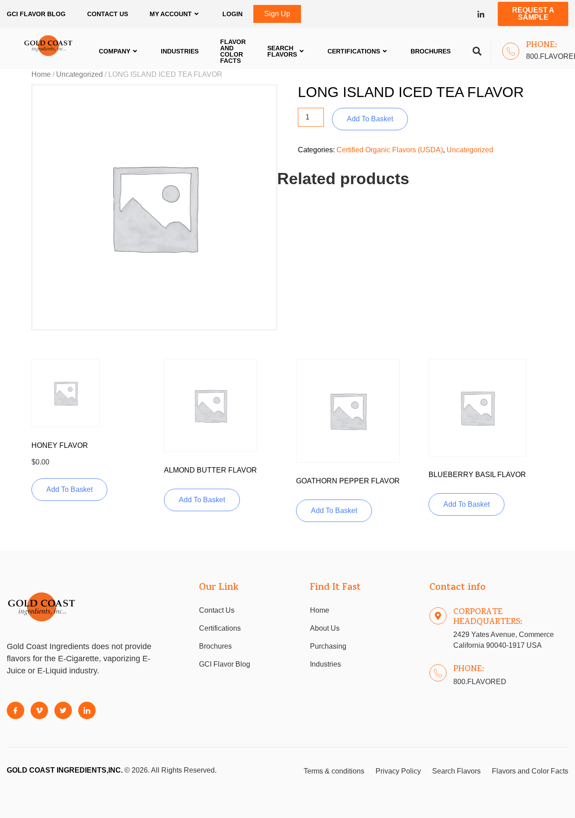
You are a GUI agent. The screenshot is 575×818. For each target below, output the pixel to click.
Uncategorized (79, 74)
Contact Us (107, 14)
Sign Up (277, 14)
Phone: (541, 45)
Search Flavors (282, 51)
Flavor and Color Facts (233, 51)
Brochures (431, 51)
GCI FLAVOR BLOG (36, 14)
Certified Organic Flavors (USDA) (389, 150)
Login (232, 14)
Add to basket (370, 119)
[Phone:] (510, 51)
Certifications (353, 51)
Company (114, 51)
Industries (180, 51)
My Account (171, 14)
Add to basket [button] (69, 489)
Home (41, 74)
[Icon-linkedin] (481, 14)
